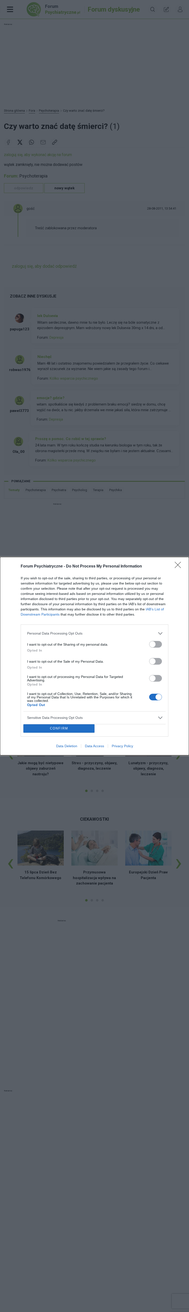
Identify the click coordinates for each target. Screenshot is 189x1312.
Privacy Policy (122, 746)
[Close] (179, 566)
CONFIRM (59, 728)
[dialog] (94, 656)
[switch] (155, 644)
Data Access (94, 746)
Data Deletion (66, 746)
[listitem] (94, 633)
